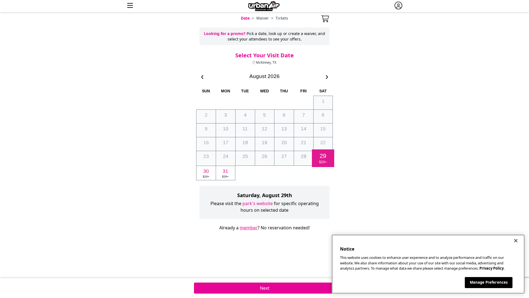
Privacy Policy (491, 268)
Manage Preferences (489, 282)
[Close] (516, 241)
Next (264, 288)
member (249, 228)
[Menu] (130, 6)
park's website (257, 203)
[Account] (398, 6)
